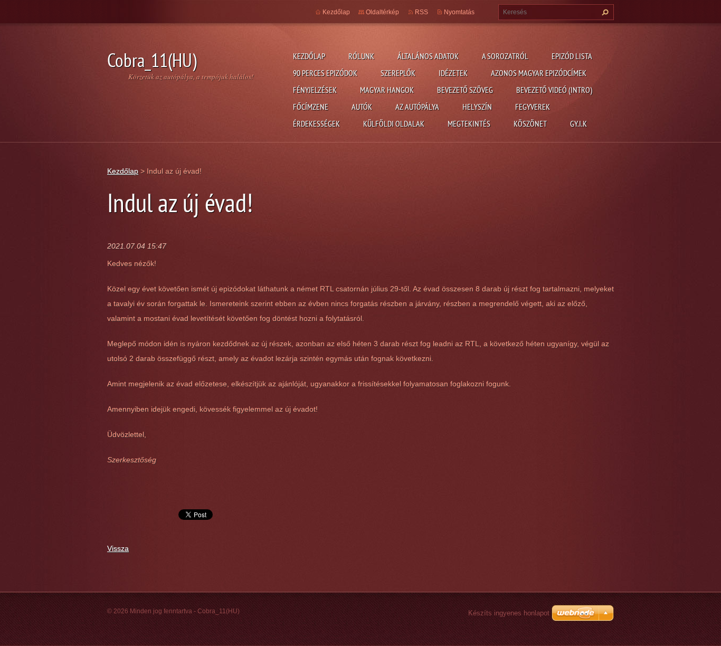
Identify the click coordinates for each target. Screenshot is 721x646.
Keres (604, 12)
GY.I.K (578, 123)
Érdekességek (316, 123)
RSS (421, 12)
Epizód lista (572, 56)
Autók (362, 106)
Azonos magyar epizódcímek (538, 73)
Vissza (118, 548)
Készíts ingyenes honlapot (508, 613)
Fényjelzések (315, 89)
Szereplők (398, 73)
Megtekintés (469, 123)
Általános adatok (428, 56)
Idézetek (453, 73)
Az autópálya (417, 106)
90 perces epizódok (325, 73)
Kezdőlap (309, 56)
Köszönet (530, 123)
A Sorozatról (505, 56)
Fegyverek (532, 106)
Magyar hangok (387, 89)
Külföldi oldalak (393, 123)
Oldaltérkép (382, 12)
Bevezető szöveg (465, 89)
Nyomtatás (459, 12)
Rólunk (361, 56)
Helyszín (477, 106)
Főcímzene (310, 106)
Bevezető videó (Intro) (554, 89)
